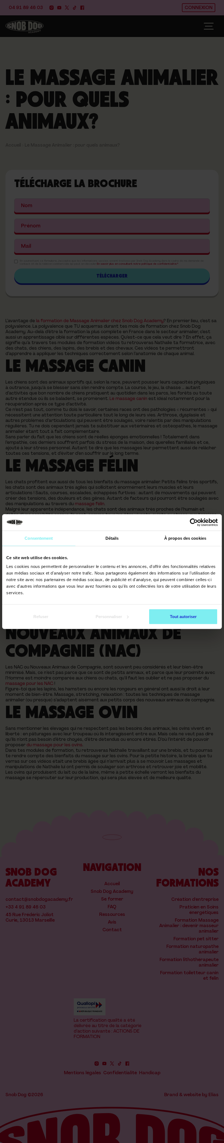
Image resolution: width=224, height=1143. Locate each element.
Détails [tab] (112, 538)
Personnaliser (109, 616)
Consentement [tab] (39, 538)
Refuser (40, 616)
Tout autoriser (183, 616)
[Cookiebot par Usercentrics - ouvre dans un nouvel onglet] (194, 522)
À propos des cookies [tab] (185, 538)
